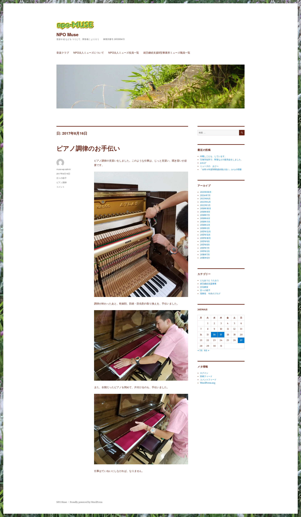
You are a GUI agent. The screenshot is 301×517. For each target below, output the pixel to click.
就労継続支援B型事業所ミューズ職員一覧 (166, 52)
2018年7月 (205, 215)
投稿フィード (206, 376)
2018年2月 (205, 225)
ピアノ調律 (61, 182)
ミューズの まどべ (209, 166)
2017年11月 (205, 235)
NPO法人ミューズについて (88, 52)
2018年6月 (205, 218)
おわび (203, 163)
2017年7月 (205, 248)
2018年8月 (205, 211)
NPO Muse (67, 34)
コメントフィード (208, 379)
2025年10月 (205, 192)
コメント (60, 186)
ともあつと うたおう (209, 280)
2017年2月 (205, 251)
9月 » (206, 350)
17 (221, 334)
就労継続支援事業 (208, 283)
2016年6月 (205, 258)
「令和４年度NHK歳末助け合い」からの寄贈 (220, 169)
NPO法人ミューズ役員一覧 (123, 52)
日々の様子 (61, 177)
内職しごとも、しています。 (213, 156)
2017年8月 (205, 244)
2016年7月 (205, 254)
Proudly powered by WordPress (86, 502)
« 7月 (200, 350)
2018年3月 (205, 221)
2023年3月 (205, 205)
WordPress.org (207, 383)
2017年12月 (205, 231)
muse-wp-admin (63, 169)
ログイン (204, 373)
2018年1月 (205, 228)
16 (214, 334)
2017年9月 (205, 241)
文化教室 (204, 287)
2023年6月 (205, 198)
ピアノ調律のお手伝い (88, 148)
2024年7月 (205, 195)
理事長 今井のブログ (210, 293)
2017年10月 (205, 238)
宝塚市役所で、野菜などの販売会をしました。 (221, 159)
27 (241, 340)
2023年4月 (205, 202)
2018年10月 (205, 208)
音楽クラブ (62, 52)
